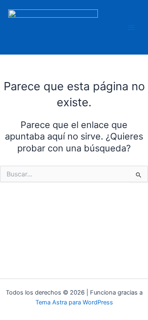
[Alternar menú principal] (131, 27)
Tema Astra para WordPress (74, 302)
